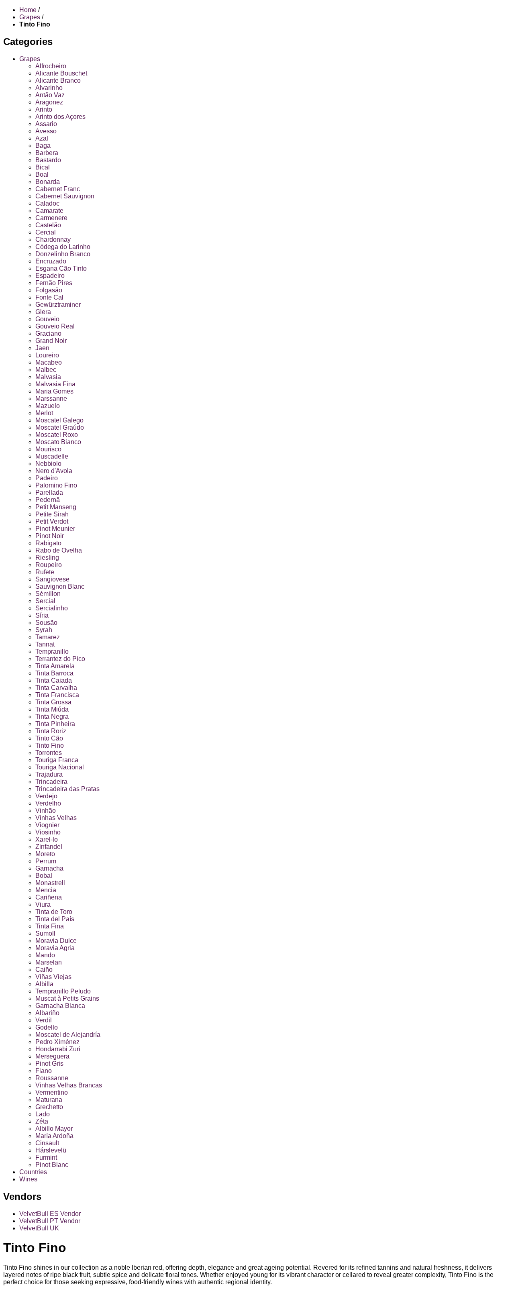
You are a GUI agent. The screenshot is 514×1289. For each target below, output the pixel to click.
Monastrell (50, 882)
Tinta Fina (49, 926)
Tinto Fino (49, 745)
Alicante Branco (58, 80)
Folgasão (48, 290)
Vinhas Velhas (56, 817)
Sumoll (45, 933)
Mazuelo (47, 405)
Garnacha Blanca (60, 1005)
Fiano (43, 1070)
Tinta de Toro (53, 911)
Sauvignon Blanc (59, 586)
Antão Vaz (50, 95)
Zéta (41, 1121)
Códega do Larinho (62, 246)
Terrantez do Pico (60, 658)
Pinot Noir (49, 535)
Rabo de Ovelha (58, 550)
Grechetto (49, 1106)
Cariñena (48, 897)
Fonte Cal (49, 297)
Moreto (45, 853)
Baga (43, 145)
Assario (46, 123)
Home (28, 9)
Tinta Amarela (55, 666)
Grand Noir (51, 340)
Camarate (49, 210)
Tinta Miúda (52, 709)
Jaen (42, 348)
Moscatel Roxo (56, 434)
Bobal (43, 875)
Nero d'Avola (53, 470)
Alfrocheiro (50, 66)
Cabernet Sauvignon (64, 196)
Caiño (44, 969)
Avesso (46, 131)
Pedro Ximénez (57, 1041)
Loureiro (47, 355)
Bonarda (47, 181)
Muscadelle (51, 456)
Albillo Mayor (54, 1128)
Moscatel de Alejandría (67, 1034)
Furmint (46, 1157)
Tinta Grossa (53, 702)
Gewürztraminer (58, 304)
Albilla (44, 984)
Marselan (48, 962)
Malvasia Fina (55, 384)
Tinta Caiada (53, 680)
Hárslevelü (50, 1150)
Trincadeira (51, 781)
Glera (43, 311)
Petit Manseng (55, 507)
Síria (42, 615)
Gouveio (47, 319)
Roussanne (51, 1078)
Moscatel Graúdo (59, 427)
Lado (42, 1114)
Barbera (46, 152)
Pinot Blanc (51, 1164)
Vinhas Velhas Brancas (68, 1085)
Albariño (47, 1013)
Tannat (45, 644)
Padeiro (46, 478)
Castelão (48, 225)
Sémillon (48, 593)
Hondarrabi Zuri (57, 1049)
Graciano (48, 333)
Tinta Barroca (54, 673)
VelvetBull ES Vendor (50, 1213)
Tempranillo (52, 651)
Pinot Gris (49, 1063)
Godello (46, 1027)
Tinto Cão (49, 738)
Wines (28, 1179)
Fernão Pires (53, 282)
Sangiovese (52, 579)
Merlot (44, 413)
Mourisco (48, 449)
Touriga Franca (56, 760)
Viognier (47, 825)
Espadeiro (50, 275)
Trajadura (49, 774)
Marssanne (51, 398)
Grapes (29, 58)
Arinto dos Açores (60, 116)
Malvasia (48, 376)
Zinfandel (48, 846)
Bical (42, 167)
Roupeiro (48, 564)
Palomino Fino (56, 485)
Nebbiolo (48, 463)
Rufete (44, 572)
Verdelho (48, 803)
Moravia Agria (55, 947)
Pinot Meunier (55, 528)
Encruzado (50, 261)
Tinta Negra (52, 716)
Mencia (45, 890)
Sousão (46, 622)
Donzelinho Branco (62, 254)
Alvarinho (49, 87)
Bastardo (48, 160)
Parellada (49, 492)
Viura (43, 904)
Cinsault (47, 1143)
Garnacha (49, 868)
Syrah (43, 629)
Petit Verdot (51, 521)
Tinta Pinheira (55, 723)
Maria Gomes (54, 391)
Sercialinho (51, 608)
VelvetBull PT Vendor (49, 1221)
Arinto (43, 109)
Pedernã (47, 499)
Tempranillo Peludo (63, 991)
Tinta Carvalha (56, 687)
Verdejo (46, 796)
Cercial (45, 232)
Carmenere (51, 217)
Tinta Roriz (50, 731)
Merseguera (52, 1056)
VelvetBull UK (39, 1228)
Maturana (48, 1099)
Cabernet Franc (57, 189)
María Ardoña (54, 1135)
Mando (45, 955)
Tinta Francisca (57, 694)
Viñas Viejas (53, 976)
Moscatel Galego (59, 420)
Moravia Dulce (56, 940)
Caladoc (47, 203)
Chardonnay (53, 239)
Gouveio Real (55, 326)
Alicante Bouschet (61, 73)
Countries (33, 1172)
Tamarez (47, 637)
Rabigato (48, 543)
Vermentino (51, 1092)
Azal (41, 138)
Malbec (45, 369)
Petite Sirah (52, 514)
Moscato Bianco (58, 442)
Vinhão (45, 810)
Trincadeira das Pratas (67, 788)
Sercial (45, 601)
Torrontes (48, 752)
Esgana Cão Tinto (61, 268)
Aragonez (49, 102)
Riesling (47, 557)
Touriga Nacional (59, 767)
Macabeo (48, 362)
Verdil (43, 1020)
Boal (42, 174)
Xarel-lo (46, 839)
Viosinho (48, 832)
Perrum (45, 861)
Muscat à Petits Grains (67, 998)
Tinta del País (54, 919)
